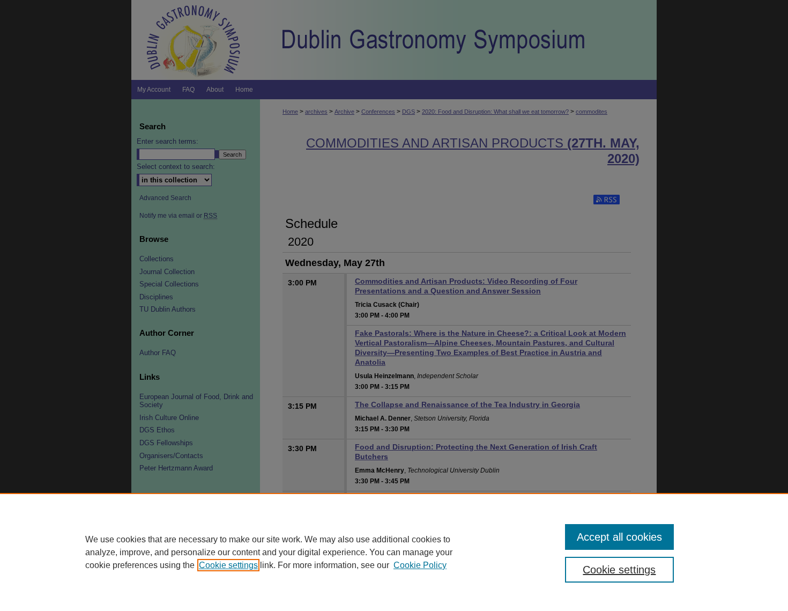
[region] (394, 552)
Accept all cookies (619, 537)
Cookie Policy (420, 565)
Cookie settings (228, 565)
